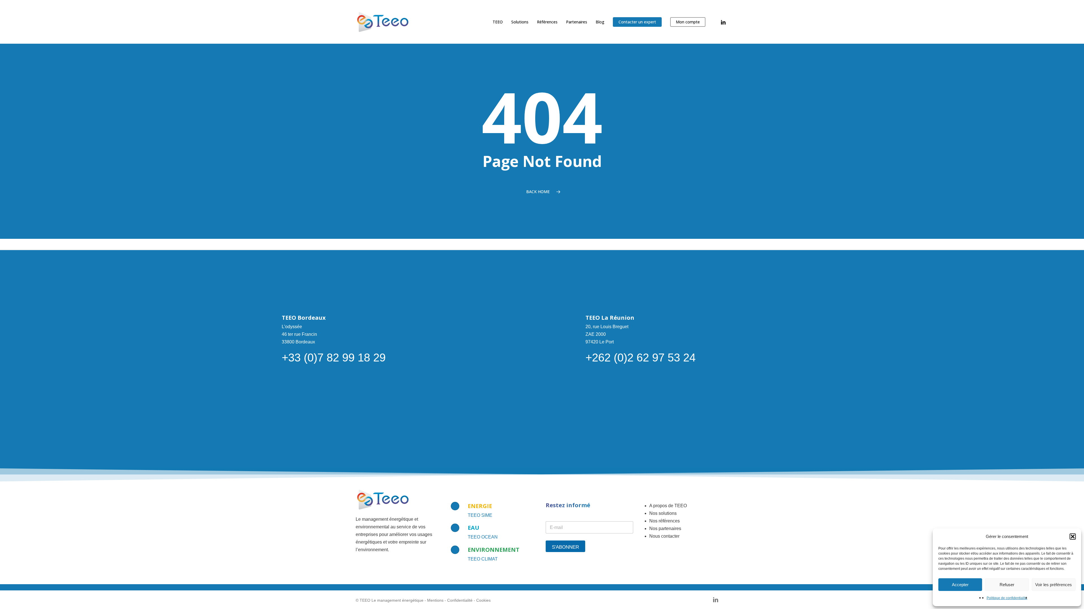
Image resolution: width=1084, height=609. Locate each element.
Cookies (483, 600)
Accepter (960, 584)
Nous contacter (664, 536)
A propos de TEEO (668, 505)
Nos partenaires (665, 528)
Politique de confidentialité (1007, 598)
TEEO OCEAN (483, 537)
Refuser (1007, 584)
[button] (1073, 536)
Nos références (664, 520)
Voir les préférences (1053, 584)
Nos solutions (663, 513)
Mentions (435, 600)
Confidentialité (460, 600)
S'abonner (565, 547)
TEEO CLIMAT (483, 559)
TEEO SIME (480, 515)
